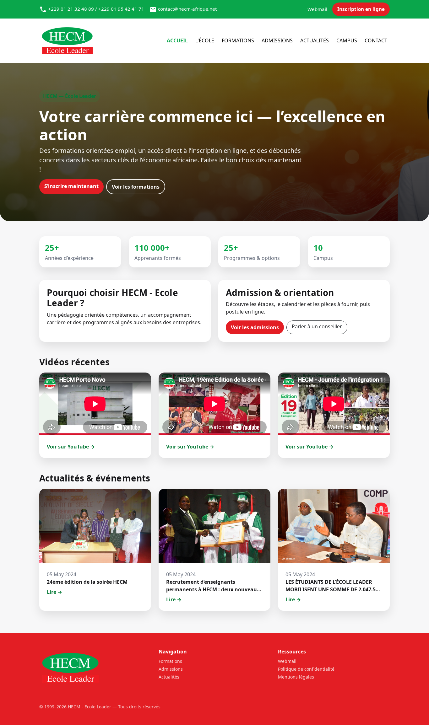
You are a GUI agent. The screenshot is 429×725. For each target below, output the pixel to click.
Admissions (277, 40)
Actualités (314, 40)
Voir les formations (136, 186)
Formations (238, 40)
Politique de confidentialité (306, 669)
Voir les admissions (255, 327)
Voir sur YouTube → (71, 446)
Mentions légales (296, 677)
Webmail (317, 9)
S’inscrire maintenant (71, 186)
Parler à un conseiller (317, 326)
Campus (346, 40)
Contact (376, 40)
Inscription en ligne (361, 9)
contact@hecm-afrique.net (187, 9)
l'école (204, 40)
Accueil (177, 40)
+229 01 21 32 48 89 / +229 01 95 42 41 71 (96, 9)
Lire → (54, 591)
